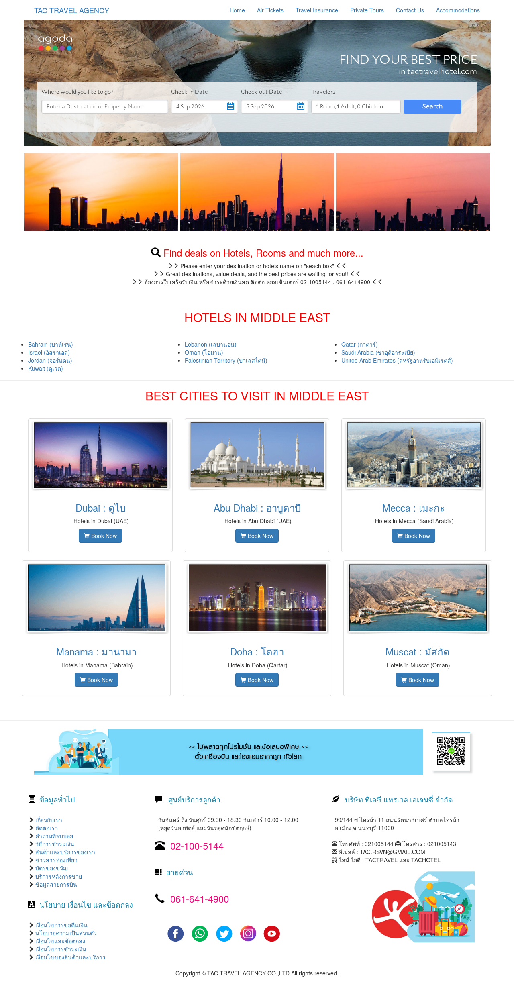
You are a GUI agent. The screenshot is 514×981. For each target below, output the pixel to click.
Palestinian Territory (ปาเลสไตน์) (226, 360)
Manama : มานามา (96, 651)
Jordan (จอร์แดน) (50, 360)
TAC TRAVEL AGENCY (71, 10)
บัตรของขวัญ (51, 868)
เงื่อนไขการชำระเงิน (60, 949)
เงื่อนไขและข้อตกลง (59, 941)
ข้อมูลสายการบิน (56, 884)
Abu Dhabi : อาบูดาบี (257, 507)
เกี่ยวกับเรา (48, 820)
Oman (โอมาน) (204, 352)
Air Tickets (270, 10)
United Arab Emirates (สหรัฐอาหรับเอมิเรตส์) (397, 360)
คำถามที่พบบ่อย (53, 836)
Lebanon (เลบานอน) (211, 344)
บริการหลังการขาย (58, 876)
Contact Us (410, 10)
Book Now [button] (103, 536)
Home (237, 10)
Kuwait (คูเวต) (45, 368)
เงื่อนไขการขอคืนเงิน (61, 925)
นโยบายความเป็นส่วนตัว (65, 933)
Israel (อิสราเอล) (49, 352)
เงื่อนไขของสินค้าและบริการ (70, 957)
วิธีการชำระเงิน (54, 844)
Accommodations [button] (458, 10)
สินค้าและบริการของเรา (64, 852)
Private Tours (367, 10)
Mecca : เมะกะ (413, 507)
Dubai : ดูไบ (100, 507)
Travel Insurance (317, 10)
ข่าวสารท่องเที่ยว (56, 860)
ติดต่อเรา (46, 828)
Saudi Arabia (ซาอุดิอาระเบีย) (378, 352)
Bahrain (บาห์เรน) (50, 344)
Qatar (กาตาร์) (359, 344)
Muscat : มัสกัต (418, 651)
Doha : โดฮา (257, 651)
